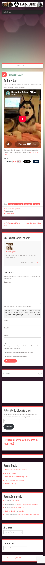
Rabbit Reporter (11, 252)
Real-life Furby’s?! (18, 507)
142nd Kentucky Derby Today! (14, 480)
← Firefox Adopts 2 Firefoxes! (12, 224)
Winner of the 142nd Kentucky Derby (16, 477)
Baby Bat (21, 511)
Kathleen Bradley (10, 511)
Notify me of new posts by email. (16, 357)
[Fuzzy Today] (22, 4)
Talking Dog (28, 204)
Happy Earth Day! (10, 484)
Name (6, 320)
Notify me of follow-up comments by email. (20, 352)
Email (6, 328)
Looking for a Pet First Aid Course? (16, 470)
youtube (36, 204)
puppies (18, 209)
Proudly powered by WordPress (13, 558)
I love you (11, 204)
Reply (37, 262)
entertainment (12, 66)
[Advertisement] (22, 39)
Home (5, 66)
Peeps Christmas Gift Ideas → (33, 224)
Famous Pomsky (10, 473)
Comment (7, 282)
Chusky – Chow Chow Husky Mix (27, 504)
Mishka (20, 204)
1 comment (9, 211)
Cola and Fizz (10, 213)
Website (6, 335)
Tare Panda (15, 500)
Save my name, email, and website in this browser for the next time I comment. (21, 347)
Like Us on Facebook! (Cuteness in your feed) (20, 442)
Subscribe (9, 427)
